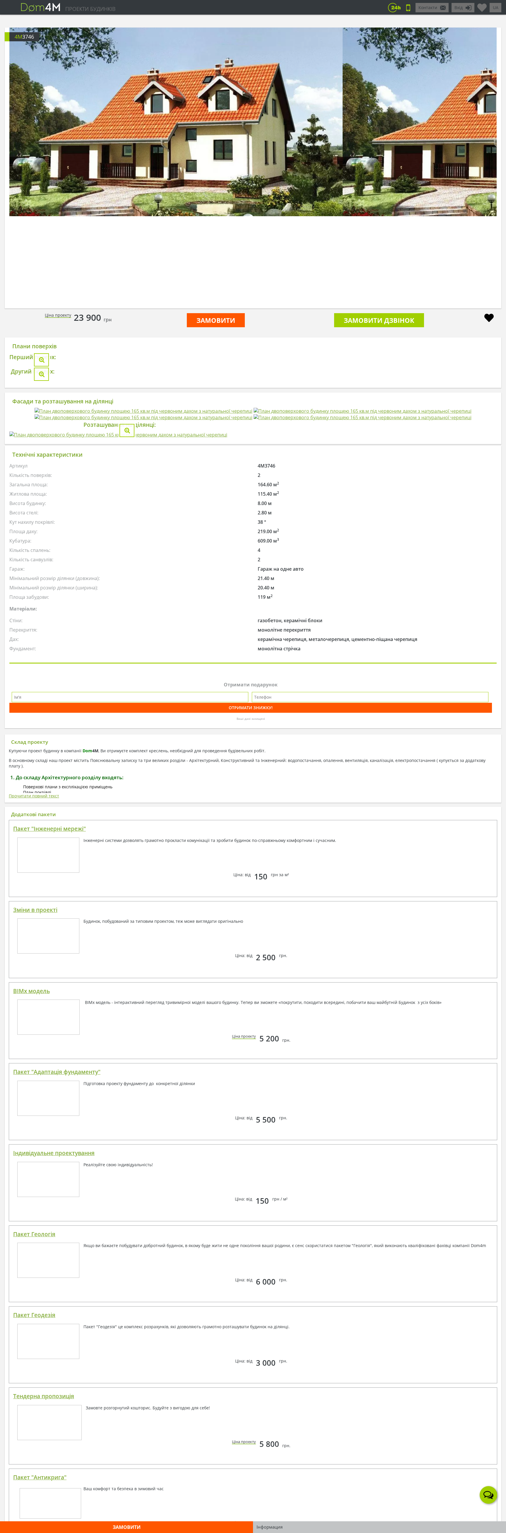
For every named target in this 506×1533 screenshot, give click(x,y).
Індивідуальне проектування (54, 1499)
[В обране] (489, 318)
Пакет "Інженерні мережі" (49, 1175)
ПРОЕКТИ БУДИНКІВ (90, 8)
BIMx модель (31, 1337)
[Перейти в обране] (482, 5)
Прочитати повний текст (34, 1142)
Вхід (458, 7)
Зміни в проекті (35, 1256)
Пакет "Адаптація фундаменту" (56, 1418)
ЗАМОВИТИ (215, 320)
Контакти (427, 7)
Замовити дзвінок (379, 320)
